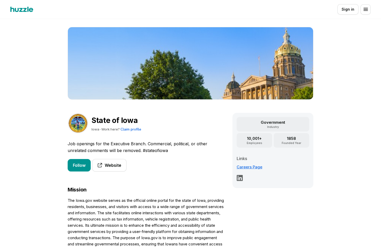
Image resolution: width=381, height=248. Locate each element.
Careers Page (249, 166)
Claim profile (131, 129)
